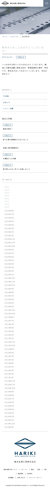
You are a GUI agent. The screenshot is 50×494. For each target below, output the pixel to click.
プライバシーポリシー (35, 477)
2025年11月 (10, 242)
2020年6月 (9, 402)
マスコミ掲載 (8, 108)
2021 (7, 201)
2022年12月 (10, 342)
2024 (7, 192)
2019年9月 (9, 427)
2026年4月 (9, 225)
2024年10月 (10, 285)
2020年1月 (9, 420)
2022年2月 (9, 356)
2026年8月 (9, 211)
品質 (38, 469)
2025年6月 (9, 257)
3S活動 (6, 96)
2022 (7, 198)
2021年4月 (9, 370)
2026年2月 (9, 232)
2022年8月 (9, 349)
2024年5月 (9, 303)
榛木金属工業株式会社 (13, 3)
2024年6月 (9, 299)
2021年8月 (9, 363)
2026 (7, 187)
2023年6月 (9, 324)
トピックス (24, 469)
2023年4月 (9, 331)
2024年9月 (9, 289)
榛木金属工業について (10, 469)
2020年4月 (9, 409)
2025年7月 (9, 253)
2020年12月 (10, 381)
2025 (7, 190)
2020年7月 (9, 399)
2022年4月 (9, 352)
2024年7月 (9, 296)
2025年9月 (9, 249)
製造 (32, 469)
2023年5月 (9, 328)
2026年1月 (9, 235)
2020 (7, 204)
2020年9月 (9, 391)
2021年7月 (9, 367)
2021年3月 (9, 374)
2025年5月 (9, 260)
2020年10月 (10, 388)
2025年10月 (10, 246)
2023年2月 (9, 335)
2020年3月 (9, 413)
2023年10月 (10, 313)
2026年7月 (9, 214)
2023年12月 (10, 310)
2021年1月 (9, 377)
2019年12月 (10, 423)
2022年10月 (10, 345)
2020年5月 (9, 406)
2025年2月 (9, 271)
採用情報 (10, 477)
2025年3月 (9, 267)
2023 (7, 195)
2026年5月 (9, 221)
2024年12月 (10, 278)
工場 (45, 469)
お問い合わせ (21, 477)
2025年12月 (10, 239)
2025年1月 (9, 274)
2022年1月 (9, 360)
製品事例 (20, 473)
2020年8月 (9, 395)
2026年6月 (9, 218)
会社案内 (29, 473)
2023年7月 (9, 320)
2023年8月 (9, 317)
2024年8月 (9, 292)
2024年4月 (9, 306)
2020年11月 (10, 384)
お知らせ (6, 102)
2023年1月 (9, 338)
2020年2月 (9, 416)
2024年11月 (10, 281)
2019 (7, 207)
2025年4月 (9, 264)
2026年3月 (9, 228)
